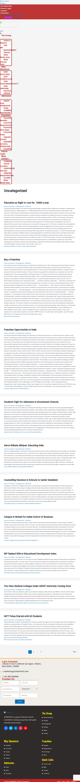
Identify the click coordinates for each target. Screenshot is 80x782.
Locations (46, 773)
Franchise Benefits (6, 119)
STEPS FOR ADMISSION (5, 103)
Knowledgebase (10, 149)
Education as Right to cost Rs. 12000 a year (26, 202)
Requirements (48, 748)
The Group (6, 35)
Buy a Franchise (12, 259)
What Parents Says (4, 62)
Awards (46, 727)
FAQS (6, 108)
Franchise (6, 115)
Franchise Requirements (6, 124)
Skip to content (4, 1)
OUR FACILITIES (5, 73)
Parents (46, 733)
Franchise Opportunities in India (20, 329)
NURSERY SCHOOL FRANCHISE (6, 144)
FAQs (7, 770)
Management (47, 724)
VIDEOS (7, 93)
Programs (8, 773)
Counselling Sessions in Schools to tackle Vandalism (31, 480)
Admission (6, 96)
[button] (6, 32)
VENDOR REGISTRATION (6, 174)
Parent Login (3, 152)
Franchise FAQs (6, 133)
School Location (4, 165)
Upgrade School (5, 138)
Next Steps (47, 752)
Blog (3, 156)
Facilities (8, 745)
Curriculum (9, 748)
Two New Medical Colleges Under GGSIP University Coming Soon (37, 586)
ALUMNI (7, 178)
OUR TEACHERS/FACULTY (9, 82)
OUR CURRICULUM (6, 78)
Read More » (20, 246)
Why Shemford (4, 68)
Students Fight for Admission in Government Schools (31, 402)
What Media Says (5, 56)
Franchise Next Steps (6, 129)
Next (75, 652)
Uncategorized (20, 206)
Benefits (46, 745)
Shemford (3, 3)
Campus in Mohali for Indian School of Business (28, 516)
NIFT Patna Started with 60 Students (23, 616)
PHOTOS (7, 91)
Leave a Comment (9, 206)
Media (45, 730)
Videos (8, 758)
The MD (46, 720)
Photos (8, 755)
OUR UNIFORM (4, 87)
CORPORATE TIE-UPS (7, 169)
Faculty (8, 752)
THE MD (3, 46)
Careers (46, 770)
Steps (7, 767)
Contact (5, 159)
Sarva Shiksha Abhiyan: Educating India (24, 445)
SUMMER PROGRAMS (5, 111)
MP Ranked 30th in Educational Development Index (30, 553)
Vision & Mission (5, 42)
